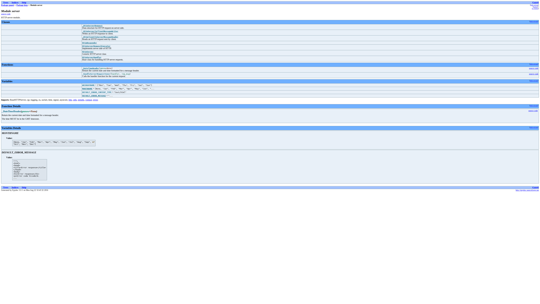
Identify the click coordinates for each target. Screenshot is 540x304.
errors (95, 100)
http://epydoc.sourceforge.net (527, 190)
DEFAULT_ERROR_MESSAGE (94, 96)
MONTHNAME (87, 89)
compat (88, 100)
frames (535, 7)
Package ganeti (7, 5)
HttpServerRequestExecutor (96, 46)
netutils (81, 100)
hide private (534, 5)
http (70, 100)
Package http (22, 5)
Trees (5, 2)
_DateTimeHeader (90, 68)
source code (5, 14)
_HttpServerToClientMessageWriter (100, 31)
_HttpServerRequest (92, 26)
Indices (15, 2)
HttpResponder (89, 43)
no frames (535, 8)
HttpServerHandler (91, 57)
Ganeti (535, 2)
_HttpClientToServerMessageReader (100, 37)
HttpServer (88, 52)
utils (75, 100)
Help (24, 2)
